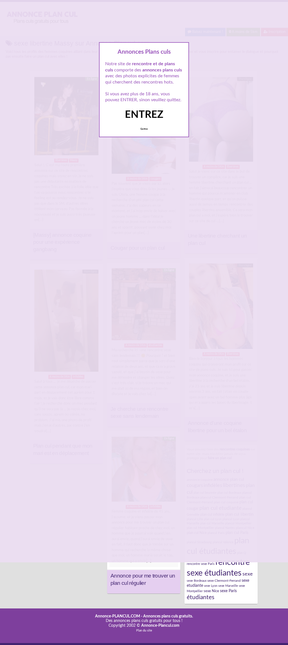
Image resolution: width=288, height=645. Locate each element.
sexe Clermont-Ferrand (224, 580)
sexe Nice (211, 591)
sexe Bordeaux (196, 580)
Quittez (144, 129)
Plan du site (144, 630)
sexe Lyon (210, 585)
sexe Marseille (228, 585)
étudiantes (200, 597)
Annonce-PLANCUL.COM (117, 616)
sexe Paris (228, 591)
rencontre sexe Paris (201, 563)
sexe (247, 574)
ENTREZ (144, 115)
